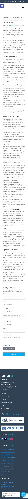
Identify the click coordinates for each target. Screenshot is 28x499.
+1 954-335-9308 (20, 1)
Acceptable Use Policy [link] (7, 486)
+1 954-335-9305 (6, 1)
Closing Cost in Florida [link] (8, 449)
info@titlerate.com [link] (6, 402)
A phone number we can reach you (11, 315)
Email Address (6, 321)
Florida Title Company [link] (8, 452)
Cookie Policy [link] (5, 488)
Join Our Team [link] (5, 472)
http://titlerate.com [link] (18, 19)
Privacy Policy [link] (5, 484)
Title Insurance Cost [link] (7, 460)
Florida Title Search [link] (7, 455)
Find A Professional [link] (7, 469)
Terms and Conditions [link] (7, 482)
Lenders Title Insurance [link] (8, 463)
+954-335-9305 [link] (5, 396)
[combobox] (4, 317)
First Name (5, 302)
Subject (4, 328)
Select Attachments (9, 348)
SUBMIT (14, 354)
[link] (2, 6)
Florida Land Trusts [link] (7, 466)
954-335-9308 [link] (5, 408)
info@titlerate (13, 1)
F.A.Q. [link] (3, 474)
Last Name (5, 308)
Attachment (6, 345)
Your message (6, 335)
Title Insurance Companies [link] (9, 457)
